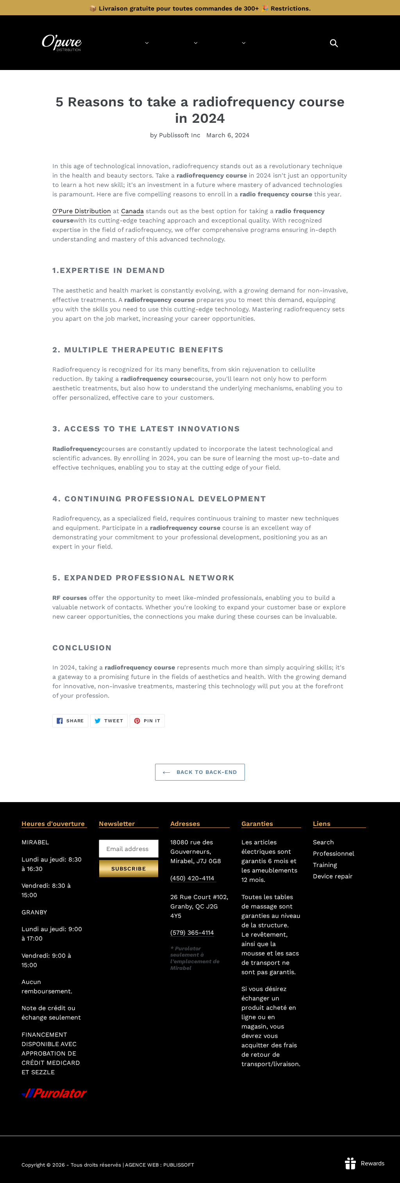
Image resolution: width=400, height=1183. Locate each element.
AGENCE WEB (142, 1165)
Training (223, 42)
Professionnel (333, 853)
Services (174, 42)
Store (129, 42)
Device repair (333, 876)
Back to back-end (205, 772)
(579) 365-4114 (192, 932)
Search (323, 842)
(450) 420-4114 (193, 878)
